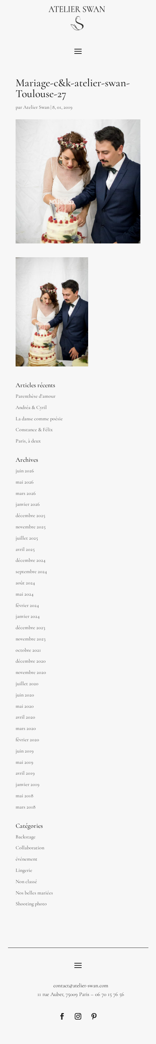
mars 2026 (26, 493)
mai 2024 (24, 594)
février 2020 (27, 740)
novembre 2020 (31, 672)
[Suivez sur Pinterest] (93, 1016)
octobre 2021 (28, 650)
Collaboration (30, 848)
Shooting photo (31, 904)
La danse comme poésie (39, 419)
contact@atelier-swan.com (80, 985)
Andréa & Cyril (31, 407)
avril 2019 (25, 773)
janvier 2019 (28, 784)
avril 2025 (25, 549)
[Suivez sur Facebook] (62, 1016)
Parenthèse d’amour (36, 396)
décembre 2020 (31, 661)
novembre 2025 (31, 527)
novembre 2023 (30, 639)
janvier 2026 (28, 504)
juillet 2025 (27, 538)
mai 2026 (25, 482)
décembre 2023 (30, 627)
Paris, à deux (28, 441)
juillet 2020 (27, 683)
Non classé (26, 881)
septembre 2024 (31, 571)
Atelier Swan (36, 107)
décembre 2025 (30, 515)
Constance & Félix (34, 429)
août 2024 (25, 583)
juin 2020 (25, 695)
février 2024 (27, 605)
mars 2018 (26, 807)
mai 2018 (24, 796)
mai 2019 (24, 762)
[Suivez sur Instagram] (78, 1016)
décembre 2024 (30, 560)
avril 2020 (25, 717)
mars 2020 (26, 728)
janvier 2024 (28, 616)
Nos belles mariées (34, 893)
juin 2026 (25, 471)
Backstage (26, 837)
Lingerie (24, 870)
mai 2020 (25, 706)
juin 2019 (25, 751)
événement (26, 859)
